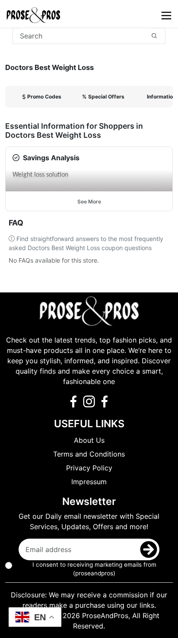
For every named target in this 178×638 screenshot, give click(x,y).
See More (89, 201)
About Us (89, 440)
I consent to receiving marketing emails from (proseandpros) (94, 569)
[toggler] (166, 15)
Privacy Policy (89, 467)
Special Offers (103, 96)
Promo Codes (44, 96)
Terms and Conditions (89, 454)
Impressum (89, 481)
